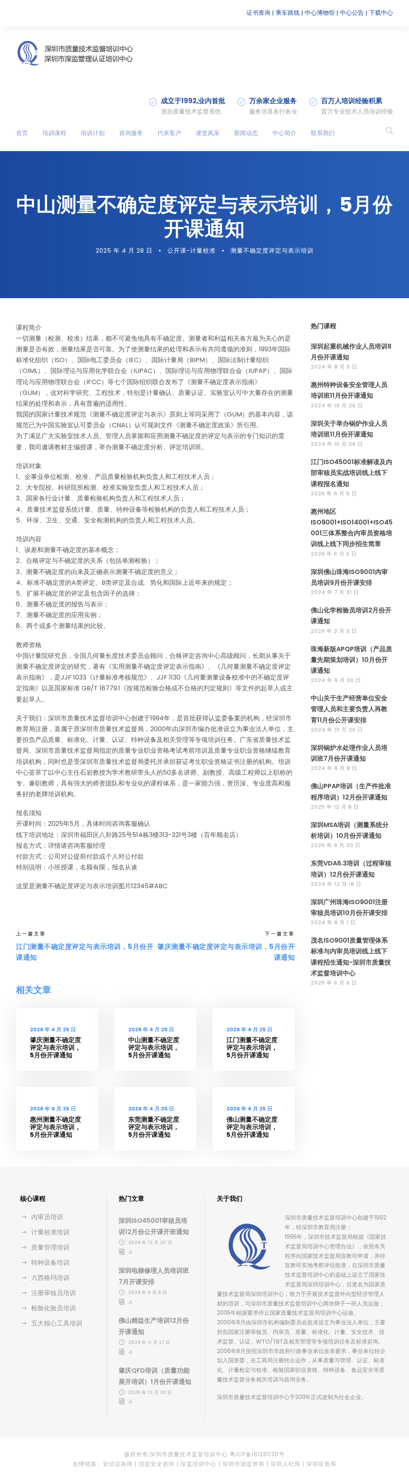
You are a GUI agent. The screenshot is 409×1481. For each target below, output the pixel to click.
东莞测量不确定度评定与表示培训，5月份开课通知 (153, 1127)
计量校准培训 (50, 1232)
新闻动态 (246, 133)
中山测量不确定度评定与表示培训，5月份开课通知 (153, 1047)
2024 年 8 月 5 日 (334, 367)
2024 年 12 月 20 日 (150, 1242)
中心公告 (352, 12)
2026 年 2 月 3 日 (334, 631)
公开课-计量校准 (191, 250)
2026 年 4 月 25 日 (53, 1029)
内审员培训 (47, 1217)
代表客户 (169, 133)
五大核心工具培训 (56, 1323)
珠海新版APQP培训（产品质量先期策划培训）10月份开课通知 (351, 659)
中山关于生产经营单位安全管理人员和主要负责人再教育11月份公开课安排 (349, 709)
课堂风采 (208, 133)
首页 (22, 133)
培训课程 (54, 133)
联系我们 (323, 133)
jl (130, 1252)
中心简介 (284, 133)
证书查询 (258, 12)
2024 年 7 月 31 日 (335, 592)
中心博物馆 (320, 12)
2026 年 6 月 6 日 (334, 983)
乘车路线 (288, 12)
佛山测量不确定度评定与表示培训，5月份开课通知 (252, 1127)
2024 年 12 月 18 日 (336, 884)
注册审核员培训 (53, 1293)
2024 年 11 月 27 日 (149, 1342)
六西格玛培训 (50, 1277)
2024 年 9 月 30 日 (336, 680)
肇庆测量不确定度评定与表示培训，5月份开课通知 (55, 1047)
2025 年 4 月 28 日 (124, 250)
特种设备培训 (50, 1262)
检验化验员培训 (53, 1308)
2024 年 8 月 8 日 (334, 768)
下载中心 (381, 12)
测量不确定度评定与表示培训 (272, 250)
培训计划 (93, 133)
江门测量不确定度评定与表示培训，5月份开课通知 (252, 1047)
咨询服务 (131, 133)
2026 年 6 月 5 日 (334, 493)
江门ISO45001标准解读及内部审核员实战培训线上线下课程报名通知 (351, 472)
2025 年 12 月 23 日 (150, 1392)
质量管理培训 (50, 1247)
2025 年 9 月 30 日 (336, 845)
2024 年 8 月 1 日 (333, 922)
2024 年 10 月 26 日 (337, 405)
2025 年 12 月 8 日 (335, 807)
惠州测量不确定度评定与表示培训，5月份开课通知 (55, 1127)
